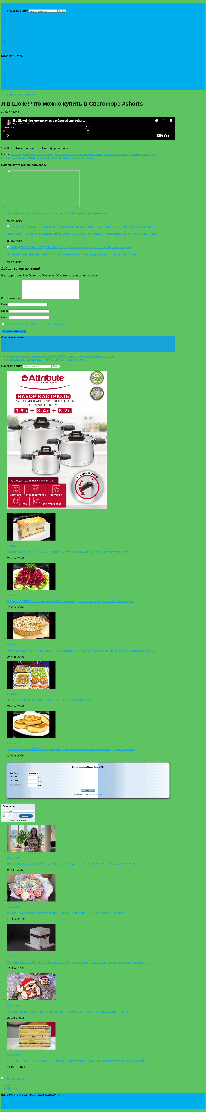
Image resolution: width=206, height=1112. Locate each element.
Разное (12, 43)
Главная (12, 17)
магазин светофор (95, 154)
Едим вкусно (9, 4)
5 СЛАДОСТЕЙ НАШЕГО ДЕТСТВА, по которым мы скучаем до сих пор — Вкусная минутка (72, 254)
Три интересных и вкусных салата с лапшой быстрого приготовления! (58, 213)
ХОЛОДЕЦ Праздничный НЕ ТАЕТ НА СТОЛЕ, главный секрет (49, 700)
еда (53, 154)
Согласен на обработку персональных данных (36, 324)
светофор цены (83, 157)
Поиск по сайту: (18, 10)
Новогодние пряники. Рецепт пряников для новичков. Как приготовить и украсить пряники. (68, 1011)
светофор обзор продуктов (54, 157)
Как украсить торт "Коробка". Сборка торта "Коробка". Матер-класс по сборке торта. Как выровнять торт (78, 962)
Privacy (12, 1088)
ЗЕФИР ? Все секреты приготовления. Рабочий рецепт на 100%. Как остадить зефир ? (66, 912)
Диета (11, 20)
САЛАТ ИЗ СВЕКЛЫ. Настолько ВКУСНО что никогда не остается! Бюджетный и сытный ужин (70, 601)
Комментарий (11, 298)
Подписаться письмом (18, 820)
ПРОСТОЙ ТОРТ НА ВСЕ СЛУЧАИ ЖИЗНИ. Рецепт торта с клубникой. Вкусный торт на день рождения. (77, 1061)
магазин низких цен (69, 154)
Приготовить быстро (21, 27)
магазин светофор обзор (124, 154)
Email (4, 310)
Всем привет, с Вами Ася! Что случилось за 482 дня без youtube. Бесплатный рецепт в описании (72, 863)
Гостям (12, 30)
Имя (4, 304)
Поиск (62, 11)
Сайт (4, 317)
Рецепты (13, 36)
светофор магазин (23, 157)
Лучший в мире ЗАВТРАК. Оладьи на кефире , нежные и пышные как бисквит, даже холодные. (71, 749)
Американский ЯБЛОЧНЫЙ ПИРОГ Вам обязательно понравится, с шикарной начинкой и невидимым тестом (81, 650)
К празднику (15, 23)
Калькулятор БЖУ (19, 40)
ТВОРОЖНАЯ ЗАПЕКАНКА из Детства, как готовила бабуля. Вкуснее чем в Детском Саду (68, 552)
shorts (15, 154)
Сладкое (13, 33)
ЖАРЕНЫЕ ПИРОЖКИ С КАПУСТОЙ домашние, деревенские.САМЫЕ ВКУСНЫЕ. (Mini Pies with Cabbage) (82, 234)
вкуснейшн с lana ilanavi (35, 154)
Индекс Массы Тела (95, 794)
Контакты (13, 1085)
